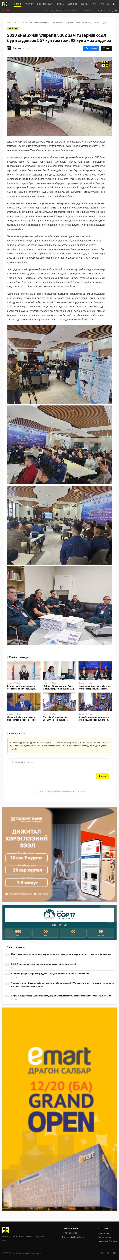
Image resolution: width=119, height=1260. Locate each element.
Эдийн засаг (44, 4)
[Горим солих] (114, 4)
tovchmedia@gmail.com (73, 1236)
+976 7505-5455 (69, 1232)
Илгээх (102, 776)
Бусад (84, 4)
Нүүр (9, 22)
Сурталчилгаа (104, 1236)
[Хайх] (108, 4)
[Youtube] (114, 1253)
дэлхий (72, 4)
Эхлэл (17, 4)
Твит (108, 48)
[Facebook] (101, 1253)
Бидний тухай (104, 1232)
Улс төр (29, 4)
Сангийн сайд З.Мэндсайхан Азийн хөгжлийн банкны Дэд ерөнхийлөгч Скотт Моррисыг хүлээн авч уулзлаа (60, 10)
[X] (108, 1253)
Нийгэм (60, 4)
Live (93, 4)
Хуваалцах (93, 48)
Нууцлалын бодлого (107, 1241)
